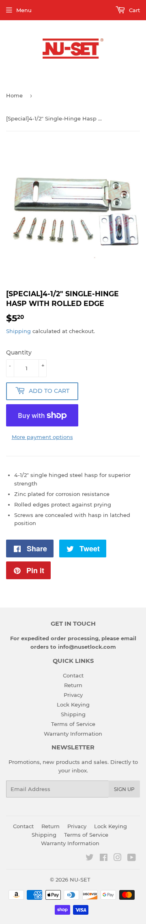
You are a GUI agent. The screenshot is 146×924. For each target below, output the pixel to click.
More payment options (42, 437)
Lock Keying (73, 704)
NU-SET (80, 879)
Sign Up (124, 789)
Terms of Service (73, 724)
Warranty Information (73, 733)
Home (14, 95)
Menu (24, 10)
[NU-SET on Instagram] (118, 858)
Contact (73, 675)
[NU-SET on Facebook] (103, 858)
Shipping (18, 331)
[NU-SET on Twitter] (90, 858)
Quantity (19, 352)
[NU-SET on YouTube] (131, 858)
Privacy (73, 695)
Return (73, 685)
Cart (133, 10)
